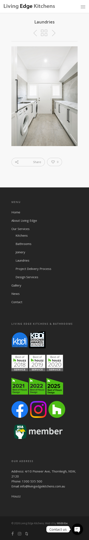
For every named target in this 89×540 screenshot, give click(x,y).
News (15, 294)
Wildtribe (62, 523)
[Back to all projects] (44, 33)
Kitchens (22, 235)
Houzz (16, 496)
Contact (16, 302)
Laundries (22, 260)
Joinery (20, 252)
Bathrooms (23, 244)
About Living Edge (24, 220)
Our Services (20, 229)
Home (15, 212)
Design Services (27, 277)
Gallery (16, 285)
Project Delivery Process (33, 269)
